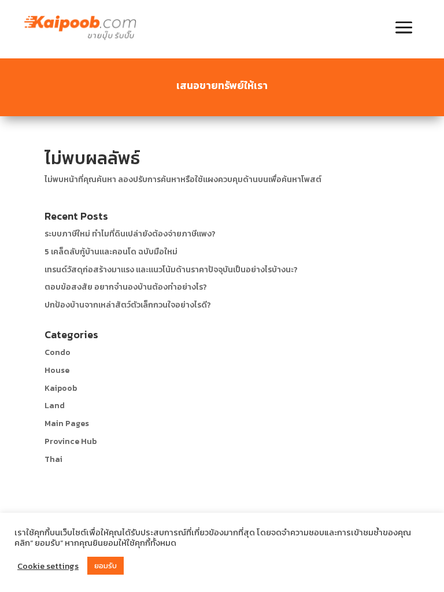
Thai (53, 459)
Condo (58, 352)
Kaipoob (61, 388)
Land (55, 405)
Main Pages (67, 423)
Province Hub (71, 441)
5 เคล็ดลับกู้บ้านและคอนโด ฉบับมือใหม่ (111, 252)
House (57, 370)
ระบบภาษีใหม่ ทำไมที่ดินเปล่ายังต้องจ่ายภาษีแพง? (130, 234)
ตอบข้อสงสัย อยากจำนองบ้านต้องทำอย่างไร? (126, 287)
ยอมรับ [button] (105, 565)
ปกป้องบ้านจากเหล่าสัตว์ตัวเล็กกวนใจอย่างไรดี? (128, 305)
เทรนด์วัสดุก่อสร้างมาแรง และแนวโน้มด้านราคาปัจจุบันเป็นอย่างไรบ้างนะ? (171, 270)
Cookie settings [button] (48, 566)
